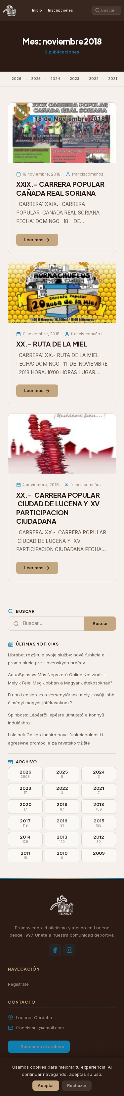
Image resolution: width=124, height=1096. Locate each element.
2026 (16, 78)
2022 (94, 78)
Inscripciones (60, 10)
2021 (112, 78)
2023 (74, 78)
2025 (36, 78)
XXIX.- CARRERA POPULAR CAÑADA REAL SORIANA (61, 188)
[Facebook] (55, 950)
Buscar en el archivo (42, 1046)
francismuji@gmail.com (40, 1027)
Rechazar (76, 1085)
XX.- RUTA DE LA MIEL (51, 344)
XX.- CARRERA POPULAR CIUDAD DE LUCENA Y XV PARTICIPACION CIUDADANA (58, 508)
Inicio (37, 10)
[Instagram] (69, 950)
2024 (55, 78)
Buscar (100, 623)
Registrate (18, 984)
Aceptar (46, 1085)
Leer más (34, 239)
